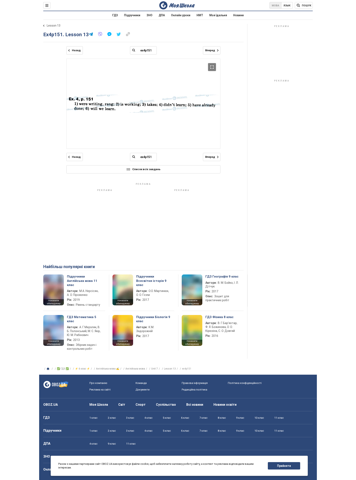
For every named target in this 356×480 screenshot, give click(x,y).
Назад (76, 50)
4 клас (148, 417)
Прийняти (284, 465)
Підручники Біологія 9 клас (153, 319)
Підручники (132, 15)
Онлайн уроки (180, 15)
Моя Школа (98, 405)
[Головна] (48, 369)
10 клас (259, 417)
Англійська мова (135, 368)
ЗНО (149, 15)
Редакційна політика (194, 389)
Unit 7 (154, 368)
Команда (141, 383)
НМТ (200, 15)
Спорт (141, 405)
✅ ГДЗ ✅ (63, 368)
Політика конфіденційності (245, 383)
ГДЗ (115, 15)
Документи (143, 389)
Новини (238, 15)
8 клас (222, 417)
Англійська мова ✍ (107, 368)
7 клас (203, 417)
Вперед (210, 50)
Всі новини (194, 405)
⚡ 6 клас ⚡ (82, 368)
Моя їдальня (218, 15)
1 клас (93, 417)
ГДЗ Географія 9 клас (222, 276)
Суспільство (166, 405)
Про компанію (98, 383)
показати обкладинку (53, 302)
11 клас (279, 417)
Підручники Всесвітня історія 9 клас (151, 281)
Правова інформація (195, 383)
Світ (121, 405)
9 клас (240, 417)
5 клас (167, 417)
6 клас (185, 417)
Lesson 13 (53, 25)
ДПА (162, 15)
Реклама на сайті (100, 389)
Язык (286, 5)
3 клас (130, 417)
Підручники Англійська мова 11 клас (82, 281)
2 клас (112, 417)
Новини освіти (225, 405)
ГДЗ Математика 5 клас (81, 319)
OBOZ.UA (50, 405)
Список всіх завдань (146, 169)
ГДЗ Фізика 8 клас (219, 317)
